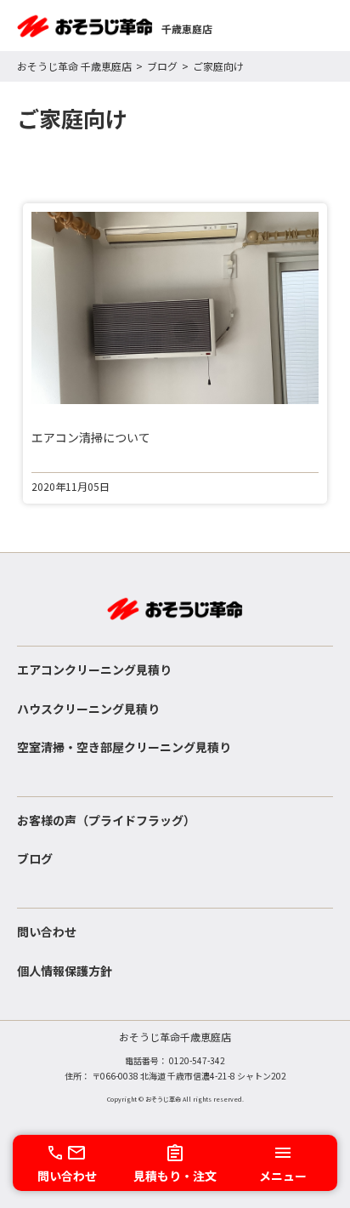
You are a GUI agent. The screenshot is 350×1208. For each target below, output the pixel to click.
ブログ (162, 66)
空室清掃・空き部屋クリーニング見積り (124, 746)
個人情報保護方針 (64, 970)
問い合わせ (46, 931)
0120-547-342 (197, 1060)
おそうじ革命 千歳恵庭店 (74, 66)
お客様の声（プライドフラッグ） (106, 820)
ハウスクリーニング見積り (88, 708)
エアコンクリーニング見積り (94, 669)
